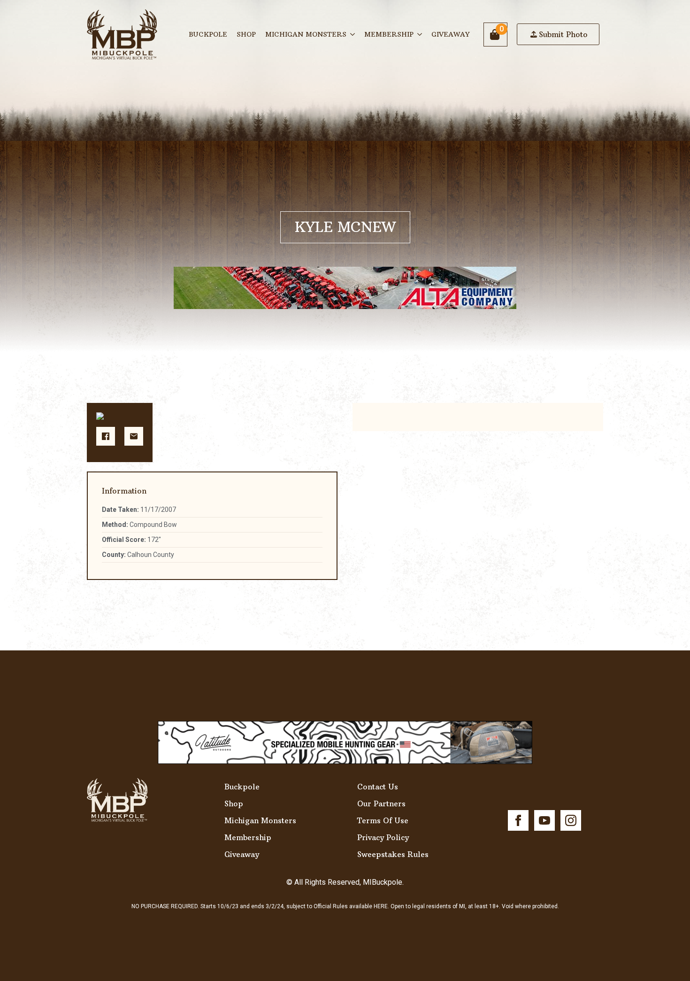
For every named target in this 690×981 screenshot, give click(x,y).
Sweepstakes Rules (393, 854)
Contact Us (377, 786)
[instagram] (570, 820)
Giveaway (450, 34)
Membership (389, 34)
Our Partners (381, 803)
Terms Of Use (382, 820)
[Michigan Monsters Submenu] (353, 34)
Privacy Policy (383, 837)
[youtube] (544, 820)
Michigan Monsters (305, 34)
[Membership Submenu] (420, 34)
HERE (381, 906)
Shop (246, 34)
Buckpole (208, 34)
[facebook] (518, 820)
